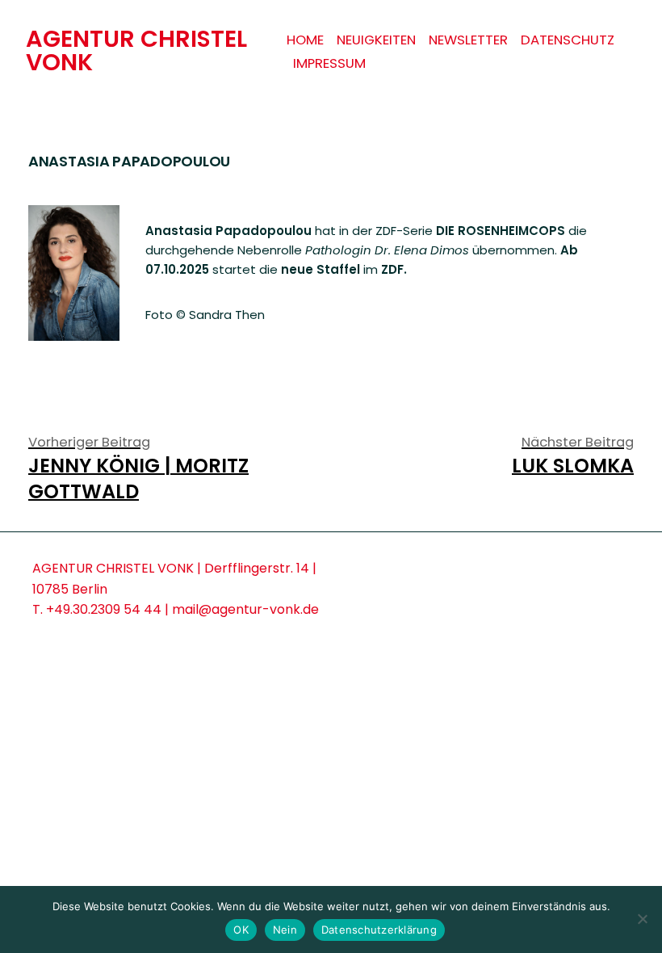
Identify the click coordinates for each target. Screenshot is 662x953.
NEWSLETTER (468, 40)
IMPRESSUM (329, 63)
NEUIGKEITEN (376, 40)
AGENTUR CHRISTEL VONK (136, 50)
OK (241, 929)
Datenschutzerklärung (379, 929)
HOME (305, 40)
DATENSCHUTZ (567, 40)
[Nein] (642, 919)
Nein (285, 929)
